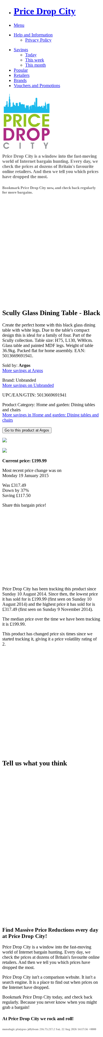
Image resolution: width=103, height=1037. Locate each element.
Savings (21, 49)
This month (35, 65)
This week (34, 60)
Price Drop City (45, 11)
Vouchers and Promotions (37, 85)
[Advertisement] (51, 252)
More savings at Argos (22, 370)
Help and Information (33, 34)
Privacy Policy (38, 40)
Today (31, 54)
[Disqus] (51, 844)
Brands (20, 80)
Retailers (21, 75)
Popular (21, 70)
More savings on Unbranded (28, 385)
